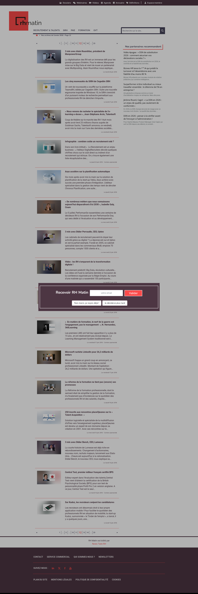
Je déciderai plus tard (115, 303)
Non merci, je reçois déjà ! (86, 303)
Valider (133, 293)
